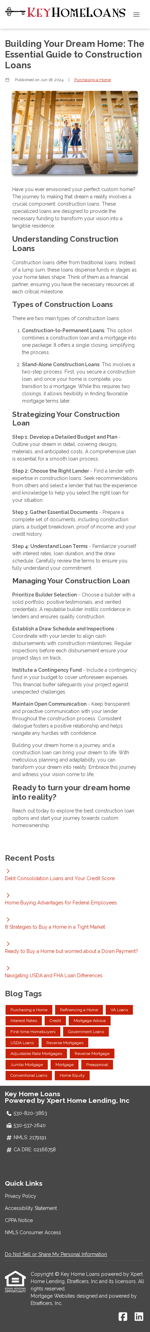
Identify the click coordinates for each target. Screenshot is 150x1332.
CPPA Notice (19, 1220)
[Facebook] (123, 1317)
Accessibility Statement (31, 1208)
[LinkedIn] (139, 1317)
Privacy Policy (20, 1196)
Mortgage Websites (53, 1296)
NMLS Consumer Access (33, 1232)
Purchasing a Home (92, 79)
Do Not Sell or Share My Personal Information (56, 1254)
